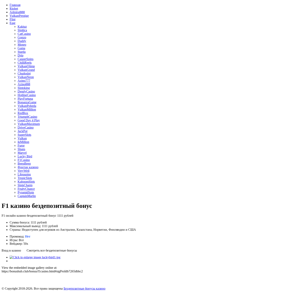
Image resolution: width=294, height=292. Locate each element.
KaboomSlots (26, 181)
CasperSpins (25, 59)
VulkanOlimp (26, 66)
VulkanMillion (27, 109)
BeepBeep (24, 163)
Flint (12, 19)
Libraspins (24, 174)
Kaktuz (22, 26)
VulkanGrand (26, 69)
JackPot (22, 131)
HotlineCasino (27, 95)
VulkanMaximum (29, 124)
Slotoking (24, 88)
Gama (21, 48)
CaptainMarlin (27, 196)
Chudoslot (24, 73)
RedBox (23, 113)
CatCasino (24, 33)
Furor (21, 145)
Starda (22, 51)
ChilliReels (25, 62)
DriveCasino (26, 127)
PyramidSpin (26, 192)
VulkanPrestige (19, 15)
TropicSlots (25, 178)
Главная (15, 5)
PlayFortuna (25, 98)
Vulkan (22, 138)
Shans (21, 149)
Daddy (22, 41)
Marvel (22, 152)
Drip (20, 55)
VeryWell (23, 170)
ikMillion (23, 142)
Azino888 (24, 84)
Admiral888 (17, 12)
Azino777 (24, 80)
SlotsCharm (25, 185)
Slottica (22, 30)
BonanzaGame (27, 102)
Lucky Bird (25, 156)
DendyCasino (26, 91)
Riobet (14, 8)
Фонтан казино (28, 167)
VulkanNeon (26, 77)
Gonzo (22, 37)
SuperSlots (24, 134)
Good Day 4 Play (29, 120)
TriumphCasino (27, 116)
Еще (12, 23)
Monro (22, 44)
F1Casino (24, 160)
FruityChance (26, 188)
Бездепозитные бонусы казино (84, 288)
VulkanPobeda (27, 106)
